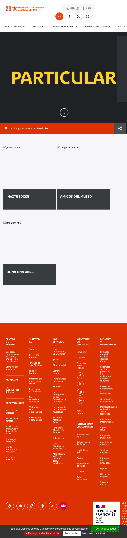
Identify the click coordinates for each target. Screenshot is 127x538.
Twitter (78, 16)
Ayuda (80, 458)
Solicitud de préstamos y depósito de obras (12, 430)
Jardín (56, 359)
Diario (122, 63)
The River (57, 387)
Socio (31, 349)
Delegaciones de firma (83, 443)
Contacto (81, 357)
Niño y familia (32, 372)
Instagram (87, 16)
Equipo (103, 468)
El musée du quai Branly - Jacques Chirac (104, 356)
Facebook (69, 16)
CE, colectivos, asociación (34, 399)
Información (122, 52)
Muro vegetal (59, 365)
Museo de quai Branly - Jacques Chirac (29, 8)
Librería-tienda (57, 372)
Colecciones (39, 27)
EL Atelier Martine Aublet (58, 419)
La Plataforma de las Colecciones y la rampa (59, 397)
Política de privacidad (93, 533)
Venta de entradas (122, 41)
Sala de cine (59, 438)
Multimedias (122, 74)
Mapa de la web (82, 451)
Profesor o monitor (34, 356)
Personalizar (71, 533)
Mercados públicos (10, 458)
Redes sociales (80, 412)
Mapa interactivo (122, 85)
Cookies (80, 471)
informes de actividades (105, 460)
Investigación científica (97, 27)
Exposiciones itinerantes (12, 419)
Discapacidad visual (20, 506)
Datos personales (82, 478)
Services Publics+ (104, 451)
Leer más (16, 206)
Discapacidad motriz (10, 506)
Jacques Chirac (104, 483)
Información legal (83, 435)
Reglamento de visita (82, 464)
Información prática (15, 27)
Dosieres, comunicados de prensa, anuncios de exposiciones (12, 356)
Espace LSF (53, 506)
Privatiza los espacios (12, 411)
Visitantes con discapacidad (78, 8)
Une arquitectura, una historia (59, 351)
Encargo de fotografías (11, 440)
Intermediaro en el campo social (35, 381)
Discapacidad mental (42, 506)
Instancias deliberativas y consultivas (105, 390)
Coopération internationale (105, 420)
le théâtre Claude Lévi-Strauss (59, 430)
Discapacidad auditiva (31, 506)
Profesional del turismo (35, 390)
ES (59, 16)
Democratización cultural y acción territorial (105, 410)
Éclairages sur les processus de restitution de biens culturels (105, 374)
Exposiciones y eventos (65, 27)
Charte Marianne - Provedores (11, 449)
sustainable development (105, 400)
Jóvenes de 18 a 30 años (35, 364)
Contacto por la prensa (12, 368)
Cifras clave (103, 428)
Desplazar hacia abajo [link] (64, 112)
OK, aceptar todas (106, 528)
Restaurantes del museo (59, 380)
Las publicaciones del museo (12, 389)
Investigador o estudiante (35, 418)
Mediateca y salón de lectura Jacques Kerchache (59, 458)
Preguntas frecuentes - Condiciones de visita (105, 440)
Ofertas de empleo (105, 475)
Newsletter (82, 352)
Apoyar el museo (23, 128)
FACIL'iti (63, 506)
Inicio (5, 128)
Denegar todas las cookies (43, 533)
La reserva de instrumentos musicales (59, 409)
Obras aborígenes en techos (58, 446)
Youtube (80, 400)
